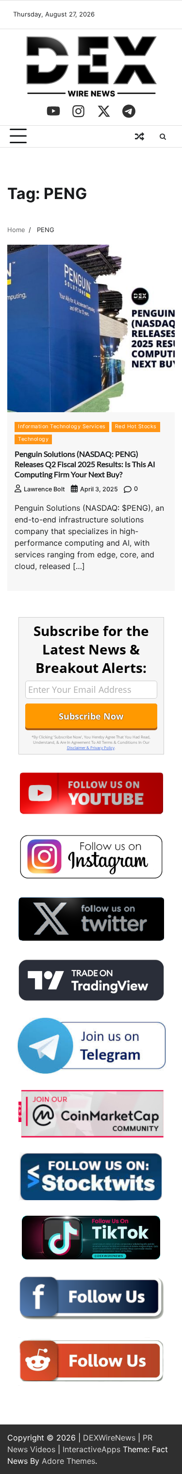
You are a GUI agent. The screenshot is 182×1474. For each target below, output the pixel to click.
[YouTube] (53, 111)
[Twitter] (104, 111)
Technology (33, 439)
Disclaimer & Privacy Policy (91, 747)
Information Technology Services (62, 426)
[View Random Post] (139, 136)
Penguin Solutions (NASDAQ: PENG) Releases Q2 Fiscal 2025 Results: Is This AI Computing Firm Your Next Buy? (85, 464)
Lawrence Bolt (44, 489)
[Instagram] (78, 111)
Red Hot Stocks (136, 426)
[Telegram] (129, 111)
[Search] (162, 136)
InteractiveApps (91, 1449)
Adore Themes (68, 1461)
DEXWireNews (109, 1437)
